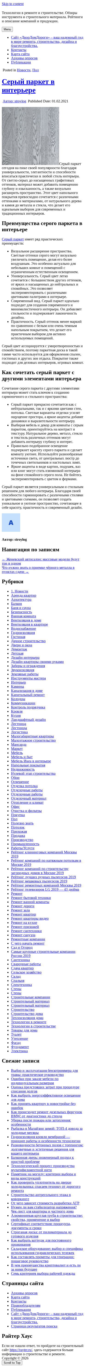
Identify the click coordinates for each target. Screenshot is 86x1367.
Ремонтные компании (28, 939)
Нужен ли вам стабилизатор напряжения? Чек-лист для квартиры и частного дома (44, 1209)
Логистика (19, 732)
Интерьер (18, 682)
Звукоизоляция (22, 670)
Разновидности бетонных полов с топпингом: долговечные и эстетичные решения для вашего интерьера (47, 1149)
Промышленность (25, 844)
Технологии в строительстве (33, 1026)
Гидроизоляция (23, 633)
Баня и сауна (21, 608)
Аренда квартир (23, 595)
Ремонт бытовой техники (31, 898)
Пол (35, 70)
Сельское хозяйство (26, 972)
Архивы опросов (24, 58)
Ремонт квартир (23, 914)
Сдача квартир (22, 968)
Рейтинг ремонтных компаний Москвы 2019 (46, 885)
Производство (22, 840)
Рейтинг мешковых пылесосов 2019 (39, 881)
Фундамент (20, 1047)
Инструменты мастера (28, 678)
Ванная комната (23, 616)
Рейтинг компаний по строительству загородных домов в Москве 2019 (40, 871)
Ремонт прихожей (25, 927)
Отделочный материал (28, 798)
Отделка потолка (24, 786)
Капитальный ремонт (28, 695)
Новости (24, 70)
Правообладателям (25, 1305)
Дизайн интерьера (25, 657)
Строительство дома (27, 1014)
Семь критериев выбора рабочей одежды (43, 1273)
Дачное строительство (28, 641)
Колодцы (18, 699)
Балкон (16, 604)
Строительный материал (30, 1001)
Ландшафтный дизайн (28, 720)
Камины (17, 686)
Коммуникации (23, 703)
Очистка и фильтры (26, 811)
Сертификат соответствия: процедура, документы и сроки (41, 1226)
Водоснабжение (23, 628)
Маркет (17, 749)
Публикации (21, 62)
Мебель (17, 753)
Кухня (16, 715)
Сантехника (20, 960)
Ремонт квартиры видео (30, 918)
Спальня (17, 981)
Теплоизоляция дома (27, 1018)
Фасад (16, 1043)
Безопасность (21, 612)
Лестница (18, 724)
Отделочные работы (27, 790)
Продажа (18, 836)
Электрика (19, 1051)
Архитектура (21, 599)
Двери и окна (21, 645)
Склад (16, 976)
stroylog (14, 101)
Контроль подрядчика (28, 707)
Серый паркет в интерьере (28, 85)
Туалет (16, 1034)
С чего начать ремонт (27, 943)
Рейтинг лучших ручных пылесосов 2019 (43, 877)
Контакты (18, 50)
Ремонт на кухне (24, 923)
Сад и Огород (22, 947)
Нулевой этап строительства (33, 773)
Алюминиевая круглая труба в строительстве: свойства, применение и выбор (47, 1218)
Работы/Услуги (22, 848)
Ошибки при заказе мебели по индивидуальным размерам (34, 1081)
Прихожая (19, 831)
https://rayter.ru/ (21, 1350)
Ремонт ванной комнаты (30, 902)
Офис (15, 807)
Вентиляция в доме (26, 620)
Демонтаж (19, 649)
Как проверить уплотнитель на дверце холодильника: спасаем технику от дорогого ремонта (45, 1186)
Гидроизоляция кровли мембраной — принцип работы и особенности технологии (45, 1139)
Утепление (19, 1038)
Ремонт (16, 894)
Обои (15, 778)
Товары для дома (24, 1030)
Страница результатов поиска (34, 1326)
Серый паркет (13, 239)
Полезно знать (22, 823)
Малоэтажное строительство (33, 740)
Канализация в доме (27, 691)
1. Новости (19, 591)
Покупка (18, 815)
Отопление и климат (27, 802)
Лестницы (19, 728)
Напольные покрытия (28, 765)
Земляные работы (25, 674)
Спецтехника (21, 985)
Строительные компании (30, 997)
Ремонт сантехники (26, 931)
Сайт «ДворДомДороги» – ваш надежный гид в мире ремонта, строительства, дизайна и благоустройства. (47, 41)
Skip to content (13, 4)
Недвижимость (23, 769)
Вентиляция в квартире (29, 624)
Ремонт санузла (23, 935)
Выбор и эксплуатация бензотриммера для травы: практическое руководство (44, 1073)
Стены (16, 989)
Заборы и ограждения (28, 666)
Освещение (20, 782)
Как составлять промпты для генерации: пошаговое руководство (42, 1259)
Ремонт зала (20, 910)
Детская (17, 653)
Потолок (18, 827)
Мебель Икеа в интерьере (31, 761)
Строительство (22, 1010)
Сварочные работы (26, 964)
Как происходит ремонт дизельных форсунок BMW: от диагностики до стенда (46, 1114)
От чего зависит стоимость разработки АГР (45, 1203)
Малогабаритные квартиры (32, 736)
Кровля (16, 711)
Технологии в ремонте (28, 1022)
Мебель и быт (22, 757)
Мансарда (18, 744)
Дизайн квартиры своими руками (37, 662)
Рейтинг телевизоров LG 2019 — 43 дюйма (45, 889)
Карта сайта (20, 54)
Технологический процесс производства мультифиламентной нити (43, 1168)
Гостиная (18, 637)
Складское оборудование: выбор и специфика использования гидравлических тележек (47, 1251)
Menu (7, 29)
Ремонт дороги (22, 906)
